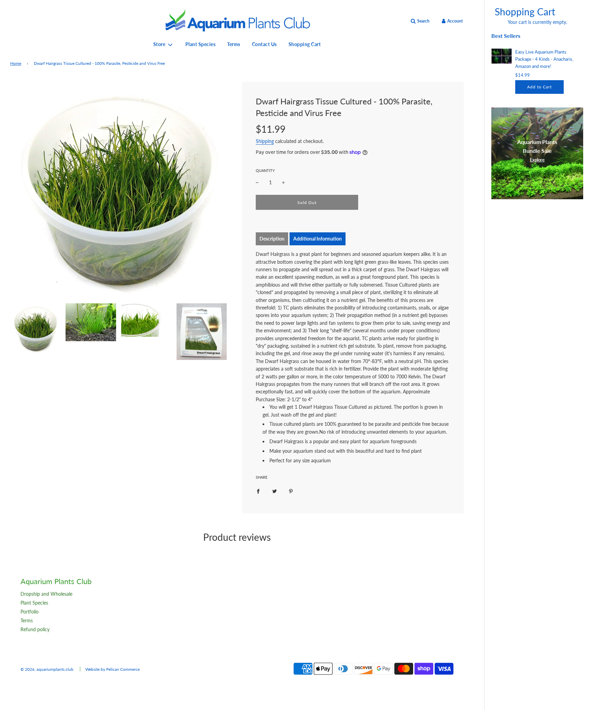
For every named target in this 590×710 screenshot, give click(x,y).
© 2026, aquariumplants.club (46, 669)
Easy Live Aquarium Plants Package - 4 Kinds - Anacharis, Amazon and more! (544, 59)
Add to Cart (539, 86)
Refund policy (35, 629)
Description (271, 239)
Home (15, 63)
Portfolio (29, 611)
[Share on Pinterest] (290, 490)
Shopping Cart (305, 44)
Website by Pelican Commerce (112, 669)
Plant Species (200, 44)
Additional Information (317, 239)
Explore (537, 159)
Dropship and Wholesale (46, 594)
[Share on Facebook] (258, 490)
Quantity (265, 170)
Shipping (265, 141)
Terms (233, 44)
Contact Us (264, 44)
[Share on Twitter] (274, 490)
